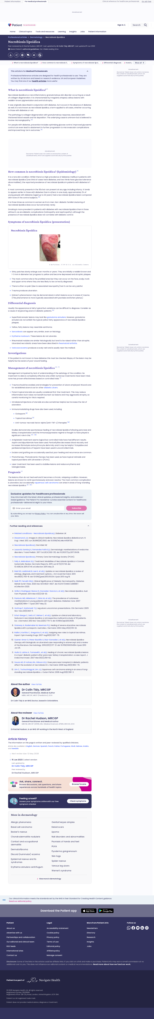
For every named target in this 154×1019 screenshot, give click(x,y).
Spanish (43, 746)
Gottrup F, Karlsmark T (24, 608)
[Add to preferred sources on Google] (39, 55)
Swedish (15, 748)
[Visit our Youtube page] (138, 928)
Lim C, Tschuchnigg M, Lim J (27, 669)
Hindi (73, 746)
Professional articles (17, 37)
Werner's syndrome (61, 870)
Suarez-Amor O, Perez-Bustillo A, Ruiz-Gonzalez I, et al (38, 639)
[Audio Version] (34, 55)
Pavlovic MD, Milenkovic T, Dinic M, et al (32, 598)
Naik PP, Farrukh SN (22, 581)
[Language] (22, 55)
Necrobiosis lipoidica (24, 545)
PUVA (54, 846)
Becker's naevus (19, 831)
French (51, 746)
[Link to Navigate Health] (43, 980)
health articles (39, 81)
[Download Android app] (106, 910)
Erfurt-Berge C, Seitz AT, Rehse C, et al (31, 615)
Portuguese (65, 746)
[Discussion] (28, 55)
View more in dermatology (50, 879)
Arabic (86, 746)
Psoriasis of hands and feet (65, 841)
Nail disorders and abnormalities (68, 836)
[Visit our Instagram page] (147, 928)
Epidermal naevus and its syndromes (23, 861)
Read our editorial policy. (20, 901)
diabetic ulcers (51, 387)
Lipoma (55, 831)
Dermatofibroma (19, 849)
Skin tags (56, 856)
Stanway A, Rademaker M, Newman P (31, 625)
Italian (57, 746)
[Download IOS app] (88, 910)
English (29, 746)
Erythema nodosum (21, 336)
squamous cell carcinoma (47, 482)
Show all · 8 (139, 63)
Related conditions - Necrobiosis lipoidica (33, 533)
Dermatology (36, 37)
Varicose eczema (20, 348)
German (36, 746)
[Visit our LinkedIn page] (142, 928)
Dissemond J (20, 538)
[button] (50, 71)
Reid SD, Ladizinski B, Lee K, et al (28, 571)
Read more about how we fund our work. (112, 964)
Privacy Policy (40, 513)
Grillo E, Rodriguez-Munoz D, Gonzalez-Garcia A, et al (38, 591)
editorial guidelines (31, 49)
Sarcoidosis (17, 331)
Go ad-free (146, 1)
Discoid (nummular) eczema (25, 854)
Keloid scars (58, 827)
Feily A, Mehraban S (23, 561)
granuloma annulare (56, 317)
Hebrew (79, 746)
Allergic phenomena (21, 822)
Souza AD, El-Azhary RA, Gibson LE (29, 662)
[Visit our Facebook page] (133, 928)
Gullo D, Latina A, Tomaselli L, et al (29, 652)
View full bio (36, 684)
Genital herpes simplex (63, 822)
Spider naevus (59, 860)
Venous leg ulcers (60, 865)
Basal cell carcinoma (21, 827)
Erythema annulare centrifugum (27, 867)
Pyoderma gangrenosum (64, 851)
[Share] (16, 55)
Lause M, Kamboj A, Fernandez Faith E (31, 549)
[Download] (10, 55)
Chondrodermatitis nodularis (25, 836)
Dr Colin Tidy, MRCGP (65, 46)
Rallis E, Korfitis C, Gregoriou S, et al (30, 632)
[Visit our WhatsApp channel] (129, 928)
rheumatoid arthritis (68, 343)
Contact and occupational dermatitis (24, 843)
